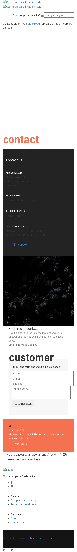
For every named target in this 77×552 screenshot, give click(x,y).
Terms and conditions (24, 504)
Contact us (17, 522)
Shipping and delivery (23, 500)
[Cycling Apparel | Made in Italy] (22, 2)
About (14, 518)
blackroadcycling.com (43, 538)
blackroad (34, 23)
